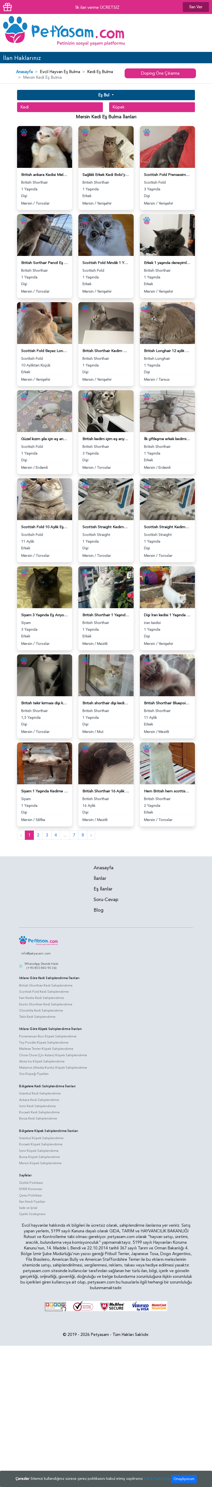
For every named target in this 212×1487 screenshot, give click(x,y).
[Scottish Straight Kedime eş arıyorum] (105, 499)
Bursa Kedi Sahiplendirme (38, 1118)
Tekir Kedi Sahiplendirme (37, 1017)
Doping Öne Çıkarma (160, 73)
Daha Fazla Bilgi (157, 1478)
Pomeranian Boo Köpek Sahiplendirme (48, 1036)
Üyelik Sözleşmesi (32, 1214)
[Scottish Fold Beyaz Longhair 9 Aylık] (44, 322)
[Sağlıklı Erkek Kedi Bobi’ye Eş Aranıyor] (105, 146)
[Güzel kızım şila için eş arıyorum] (44, 410)
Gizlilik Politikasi (31, 1183)
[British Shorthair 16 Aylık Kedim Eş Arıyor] (105, 763)
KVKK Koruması (30, 1189)
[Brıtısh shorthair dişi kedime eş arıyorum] (105, 675)
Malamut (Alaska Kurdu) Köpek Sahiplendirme (53, 1068)
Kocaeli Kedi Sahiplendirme (39, 1112)
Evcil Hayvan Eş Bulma (60, 72)
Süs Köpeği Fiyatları (34, 1074)
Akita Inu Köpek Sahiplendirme (42, 1061)
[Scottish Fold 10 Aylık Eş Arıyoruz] (44, 499)
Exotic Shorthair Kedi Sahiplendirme (45, 1004)
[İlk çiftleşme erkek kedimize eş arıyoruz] (167, 410)
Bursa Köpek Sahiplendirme (39, 1157)
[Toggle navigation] (201, 33)
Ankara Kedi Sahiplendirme (39, 1100)
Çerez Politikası (30, 1195)
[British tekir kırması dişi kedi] (44, 675)
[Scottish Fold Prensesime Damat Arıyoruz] (167, 146)
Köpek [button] (118, 107)
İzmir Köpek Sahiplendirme (39, 1151)
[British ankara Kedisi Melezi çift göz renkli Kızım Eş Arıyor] (44, 146)
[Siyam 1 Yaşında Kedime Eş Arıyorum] (44, 763)
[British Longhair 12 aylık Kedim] (167, 322)
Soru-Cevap (106, 899)
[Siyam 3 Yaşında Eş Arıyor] (44, 587)
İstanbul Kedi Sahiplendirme (40, 1093)
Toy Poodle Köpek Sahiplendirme (44, 1042)
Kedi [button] (24, 107)
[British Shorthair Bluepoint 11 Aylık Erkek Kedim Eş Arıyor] (167, 675)
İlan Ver (195, 7)
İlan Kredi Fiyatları (32, 1202)
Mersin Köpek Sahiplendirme (40, 1163)
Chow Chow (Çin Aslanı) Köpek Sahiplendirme (53, 1055)
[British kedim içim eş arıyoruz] (105, 410)
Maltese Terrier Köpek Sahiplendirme (46, 1049)
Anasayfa (24, 72)
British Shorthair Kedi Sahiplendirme (46, 985)
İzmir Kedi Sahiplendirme (37, 1106)
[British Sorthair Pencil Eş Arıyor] (44, 234)
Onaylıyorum (183, 1478)
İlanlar (100, 878)
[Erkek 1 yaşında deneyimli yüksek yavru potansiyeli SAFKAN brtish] (167, 234)
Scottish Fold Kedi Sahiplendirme (44, 992)
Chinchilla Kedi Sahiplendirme (41, 1010)
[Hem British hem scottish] (167, 763)
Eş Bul (104, 95)
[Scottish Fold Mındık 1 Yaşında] (105, 234)
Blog (98, 910)
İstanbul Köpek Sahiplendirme (41, 1138)
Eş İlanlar (103, 889)
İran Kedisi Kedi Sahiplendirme (41, 998)
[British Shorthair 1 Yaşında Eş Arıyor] (105, 587)
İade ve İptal (28, 1208)
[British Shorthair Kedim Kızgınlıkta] (105, 322)
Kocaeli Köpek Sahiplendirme (41, 1144)
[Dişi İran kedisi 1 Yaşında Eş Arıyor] (167, 587)
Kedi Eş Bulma (100, 72)
